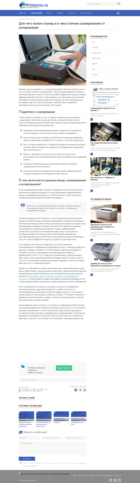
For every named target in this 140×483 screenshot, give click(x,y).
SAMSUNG (96, 53)
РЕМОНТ (60, 13)
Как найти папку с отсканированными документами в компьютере (43, 423)
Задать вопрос (64, 368)
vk (119, 480)
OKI (93, 69)
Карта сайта (90, 475)
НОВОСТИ (22, 13)
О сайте (73, 475)
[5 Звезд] (22, 391)
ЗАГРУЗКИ (72, 13)
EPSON (95, 75)
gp (115, 480)
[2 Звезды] (29, 389)
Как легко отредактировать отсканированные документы (25, 423)
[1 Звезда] (22, 389)
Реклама (81, 475)
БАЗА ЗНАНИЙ (36, 13)
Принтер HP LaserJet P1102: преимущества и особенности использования (102, 227)
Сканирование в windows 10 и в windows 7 (59, 420)
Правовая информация (105, 475)
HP (93, 42)
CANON (95, 47)
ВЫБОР (49, 13)
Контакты (118, 475)
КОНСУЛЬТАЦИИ (86, 13)
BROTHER (96, 58)
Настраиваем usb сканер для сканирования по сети (77, 421)
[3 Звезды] (37, 389)
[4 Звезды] (44, 389)
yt (110, 480)
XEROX (95, 64)
